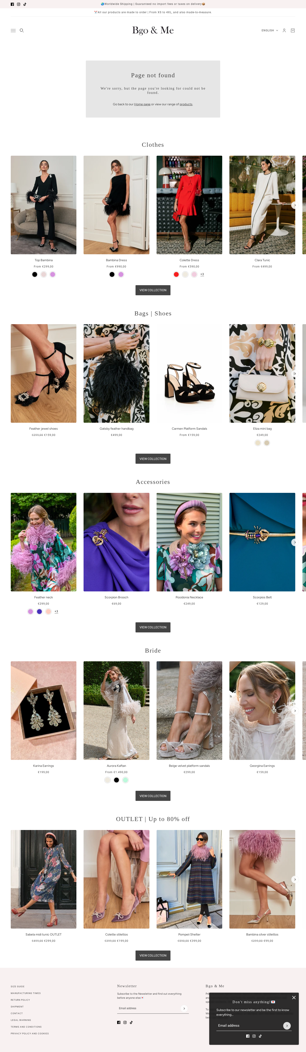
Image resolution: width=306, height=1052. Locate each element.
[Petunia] (39, 611)
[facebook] (12, 4)
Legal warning (21, 1020)
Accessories (153, 481)
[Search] (21, 30)
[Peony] (194, 274)
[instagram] (18, 4)
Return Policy (20, 1000)
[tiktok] (24, 4)
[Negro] (116, 780)
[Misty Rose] (43, 274)
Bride (153, 650)
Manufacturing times (26, 993)
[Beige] (258, 443)
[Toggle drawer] (13, 30)
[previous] (11, 159)
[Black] (34, 274)
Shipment (17, 1006)
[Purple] (52, 274)
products (186, 104)
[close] (294, 997)
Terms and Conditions (26, 1027)
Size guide (18, 986)
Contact (17, 1013)
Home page (142, 104)
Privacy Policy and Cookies (30, 1033)
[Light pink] (48, 611)
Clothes (153, 144)
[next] (295, 205)
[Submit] (287, 1026)
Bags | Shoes (153, 313)
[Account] (284, 30)
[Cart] (292, 30)
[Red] (176, 274)
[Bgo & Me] (153, 30)
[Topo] (266, 443)
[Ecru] (185, 274)
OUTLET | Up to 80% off (153, 818)
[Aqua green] (125, 780)
